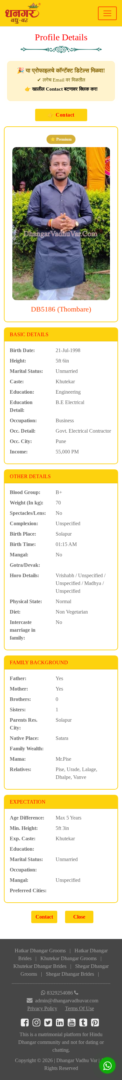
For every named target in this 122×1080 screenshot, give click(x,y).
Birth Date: (22, 350)
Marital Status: (26, 371)
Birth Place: (23, 534)
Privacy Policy (42, 1008)
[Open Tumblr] (85, 1024)
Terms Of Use (79, 1008)
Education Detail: (21, 406)
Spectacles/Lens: (28, 513)
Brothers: (20, 699)
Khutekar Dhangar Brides (39, 966)
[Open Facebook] (27, 1024)
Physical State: (26, 601)
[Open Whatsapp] (107, 1065)
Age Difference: (27, 817)
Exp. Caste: (22, 838)
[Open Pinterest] (96, 1024)
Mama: (18, 759)
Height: (18, 360)
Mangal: (19, 554)
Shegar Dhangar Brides (70, 974)
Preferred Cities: (28, 890)
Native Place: (24, 738)
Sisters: (18, 709)
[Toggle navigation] (107, 13)
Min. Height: (24, 828)
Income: (19, 451)
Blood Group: (25, 492)
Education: (22, 392)
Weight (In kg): (26, 502)
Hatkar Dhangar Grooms (40, 950)
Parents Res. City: (23, 724)
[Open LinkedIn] (62, 1024)
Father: (18, 678)
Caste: (17, 381)
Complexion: (24, 523)
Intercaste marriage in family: (22, 630)
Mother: (19, 689)
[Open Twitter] (50, 1024)
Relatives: (20, 769)
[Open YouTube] (73, 1024)
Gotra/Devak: (25, 565)
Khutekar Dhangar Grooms (68, 958)
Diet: (15, 612)
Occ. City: (21, 441)
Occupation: (23, 420)
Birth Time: (23, 544)
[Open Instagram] (38, 1024)
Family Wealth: (27, 748)
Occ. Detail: (22, 431)
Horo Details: (24, 575)
